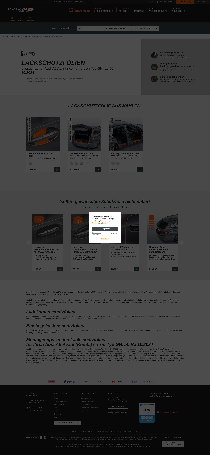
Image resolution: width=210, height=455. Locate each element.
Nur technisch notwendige (96, 233)
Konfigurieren (114, 233)
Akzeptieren (105, 229)
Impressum (105, 238)
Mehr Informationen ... (100, 223)
